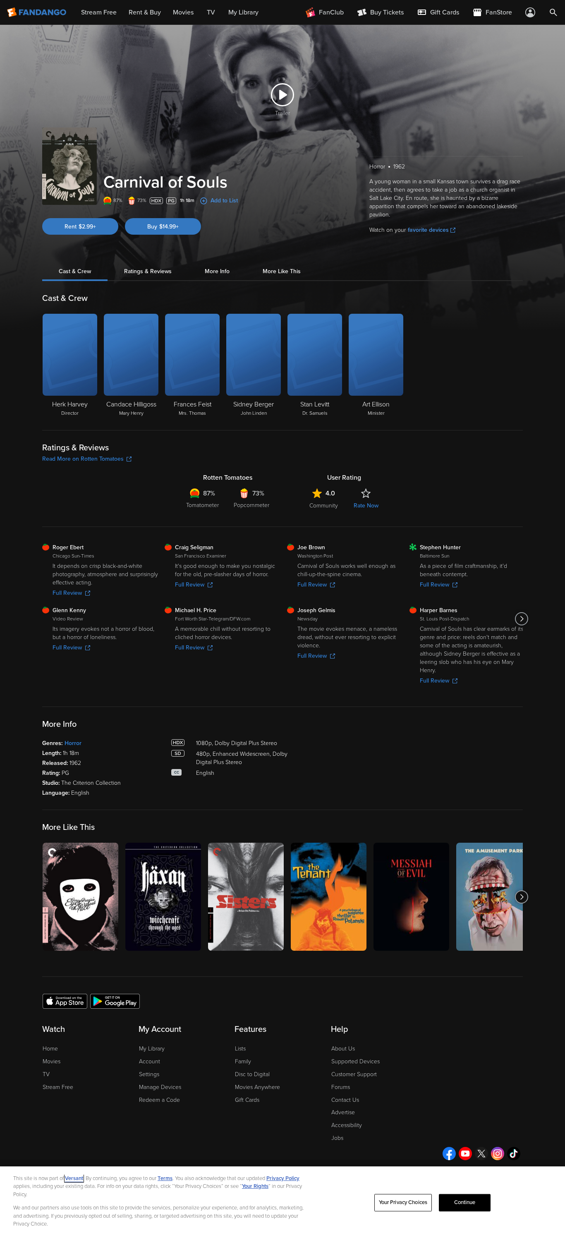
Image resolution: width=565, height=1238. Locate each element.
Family (243, 1061)
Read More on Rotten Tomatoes (83, 458)
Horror (73, 743)
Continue (465, 1202)
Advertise (343, 1112)
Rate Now (366, 505)
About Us (343, 1048)
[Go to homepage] (37, 12)
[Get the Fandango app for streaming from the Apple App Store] (65, 1000)
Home (50, 1048)
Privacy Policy (282, 1178)
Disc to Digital (252, 1074)
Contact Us (345, 1099)
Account (149, 1061)
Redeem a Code (159, 1099)
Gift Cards (247, 1099)
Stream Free (58, 1087)
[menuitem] (438, 12)
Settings (149, 1074)
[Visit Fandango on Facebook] (449, 1154)
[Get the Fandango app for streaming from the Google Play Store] (115, 1000)
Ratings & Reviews (148, 271)
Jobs (337, 1138)
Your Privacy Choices (403, 1202)
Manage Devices (160, 1087)
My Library (152, 1048)
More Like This (282, 271)
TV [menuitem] (211, 12)
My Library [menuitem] (243, 12)
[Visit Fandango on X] (481, 1154)
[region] (282, 1202)
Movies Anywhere (257, 1087)
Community (323, 505)
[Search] (553, 12)
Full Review (67, 592)
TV (46, 1074)
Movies (51, 1061)
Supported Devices (355, 1061)
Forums (340, 1087)
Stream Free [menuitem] (99, 12)
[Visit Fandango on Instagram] (498, 1154)
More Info (217, 271)
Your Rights (255, 1186)
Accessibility (346, 1125)
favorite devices (428, 229)
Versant (74, 1178)
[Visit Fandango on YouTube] (465, 1154)
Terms (165, 1178)
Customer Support (354, 1074)
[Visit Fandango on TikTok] (514, 1154)
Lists (240, 1048)
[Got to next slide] (521, 618)
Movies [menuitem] (183, 12)
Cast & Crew (75, 271)
